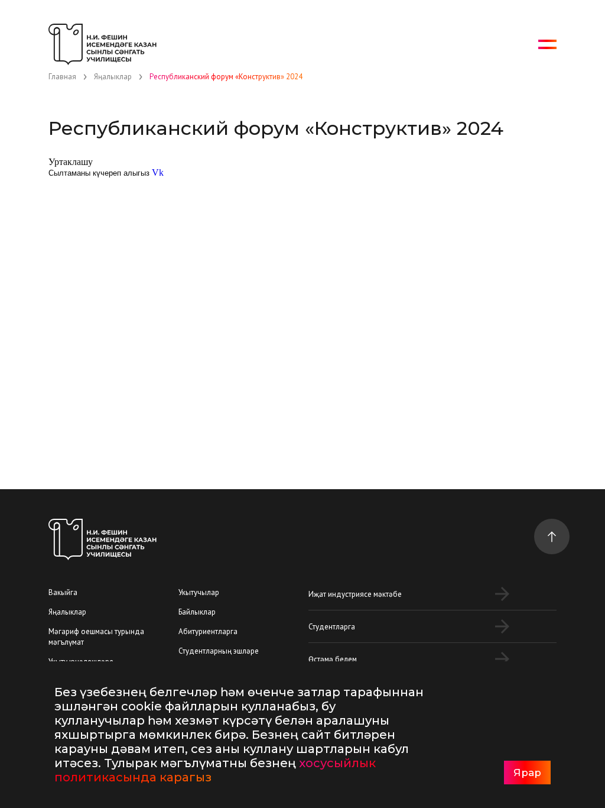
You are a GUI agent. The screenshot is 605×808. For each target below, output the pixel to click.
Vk (158, 172)
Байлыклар (197, 612)
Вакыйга (62, 592)
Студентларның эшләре (218, 651)
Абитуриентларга (208, 631)
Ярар (527, 772)
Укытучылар (198, 592)
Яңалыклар (67, 612)
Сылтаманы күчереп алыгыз (98, 173)
